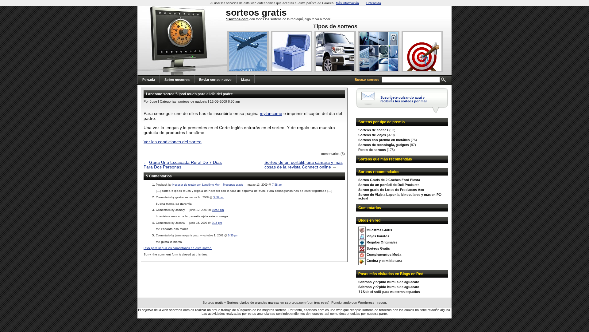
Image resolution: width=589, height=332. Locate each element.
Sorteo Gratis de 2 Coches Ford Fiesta (389, 180)
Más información (347, 3)
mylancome (271, 113)
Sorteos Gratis (378, 248)
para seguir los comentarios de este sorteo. (178, 248)
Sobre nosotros (177, 79)
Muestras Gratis (379, 230)
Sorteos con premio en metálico (384, 140)
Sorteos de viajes (372, 135)
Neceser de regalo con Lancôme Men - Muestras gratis (207, 184)
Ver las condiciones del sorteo (173, 141)
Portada (148, 79)
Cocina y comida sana (384, 261)
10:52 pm (218, 209)
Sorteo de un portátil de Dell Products (388, 185)
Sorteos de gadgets (192, 101)
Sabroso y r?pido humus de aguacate (388, 282)
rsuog (381, 302)
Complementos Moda (384, 254)
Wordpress (366, 302)
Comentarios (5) (333, 154)
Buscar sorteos (367, 79)
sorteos (242, 12)
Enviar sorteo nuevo (215, 79)
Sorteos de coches (373, 130)
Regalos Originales (382, 242)
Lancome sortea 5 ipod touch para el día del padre (189, 94)
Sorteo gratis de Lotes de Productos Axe (391, 190)
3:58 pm (218, 197)
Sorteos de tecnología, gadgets (383, 145)
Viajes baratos (378, 236)
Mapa (245, 79)
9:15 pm (217, 222)
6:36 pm (233, 235)
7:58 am (277, 184)
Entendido (373, 3)
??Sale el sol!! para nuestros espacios (389, 292)
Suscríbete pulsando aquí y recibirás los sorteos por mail (403, 99)
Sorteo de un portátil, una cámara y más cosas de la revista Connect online (303, 164)
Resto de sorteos (372, 150)
